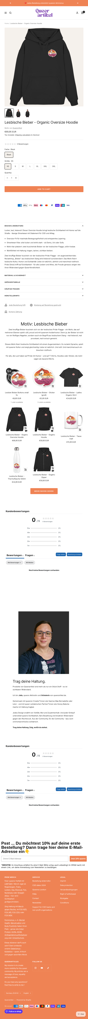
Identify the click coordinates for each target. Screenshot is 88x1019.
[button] (44, 528)
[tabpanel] (44, 578)
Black (9, 155)
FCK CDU (16, 912)
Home (7, 23)
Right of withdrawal (68, 894)
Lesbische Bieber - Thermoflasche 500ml (17, 477)
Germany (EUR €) (12, 993)
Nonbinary (9, 893)
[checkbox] (29, 563)
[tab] (30, 555)
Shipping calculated (22, 135)
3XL (53, 166)
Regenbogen (10, 887)
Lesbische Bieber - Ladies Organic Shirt (71, 393)
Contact (35, 898)
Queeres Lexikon (39, 890)
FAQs (34, 894)
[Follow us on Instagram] (35, 968)
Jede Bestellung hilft (17, 305)
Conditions (64, 903)
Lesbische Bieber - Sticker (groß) (44, 393)
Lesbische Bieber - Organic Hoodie (44, 436)
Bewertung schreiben (74, 554)
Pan (24, 890)
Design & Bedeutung (14, 226)
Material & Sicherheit (15, 275)
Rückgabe (64, 898)
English (26, 993)
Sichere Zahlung (15, 312)
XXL (45, 166)
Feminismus (9, 920)
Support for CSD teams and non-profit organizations (43, 908)
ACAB (19, 932)
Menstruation (16, 923)
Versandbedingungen (69, 890)
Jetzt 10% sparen (78, 859)
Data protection (66, 885)
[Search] (10, 13)
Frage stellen (61, 554)
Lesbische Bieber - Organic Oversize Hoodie (17, 436)
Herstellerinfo (12, 296)
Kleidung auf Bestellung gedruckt (47, 305)
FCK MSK (8, 915)
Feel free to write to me (14, 985)
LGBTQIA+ (9, 884)
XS (8, 166)
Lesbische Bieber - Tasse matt (71, 437)
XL (37, 166)
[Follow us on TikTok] (48, 968)
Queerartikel (17, 128)
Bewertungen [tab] (15, 555)
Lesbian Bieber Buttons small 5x (17, 393)
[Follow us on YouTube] (42, 968)
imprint (63, 881)
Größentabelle (12, 282)
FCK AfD (8, 912)
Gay (12, 890)
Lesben (8, 890)
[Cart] (82, 13)
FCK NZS (23, 909)
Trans (18, 887)
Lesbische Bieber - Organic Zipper (44, 476)
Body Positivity (11, 926)
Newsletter (36, 903)
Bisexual (18, 890)
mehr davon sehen (44, 491)
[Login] (77, 13)
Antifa (13, 932)
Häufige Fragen (12, 289)
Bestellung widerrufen (41, 881)
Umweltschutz (18, 938)
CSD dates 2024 (39, 885)
